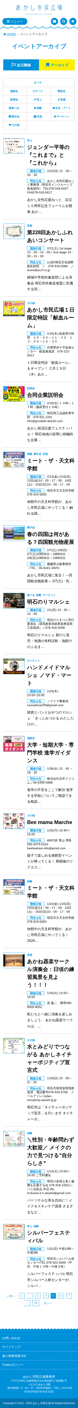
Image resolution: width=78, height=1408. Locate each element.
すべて (38, 82)
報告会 (61, 91)
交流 (39, 116)
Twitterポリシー (12, 1364)
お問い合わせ (11, 1338)
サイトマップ (11, 1347)
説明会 (14, 99)
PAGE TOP (71, 1362)
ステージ (37, 91)
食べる (15, 108)
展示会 (16, 116)
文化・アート (63, 108)
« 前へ (11, 1296)
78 (35, 1302)
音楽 (63, 99)
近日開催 (24, 65)
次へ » (47, 1303)
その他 (16, 125)
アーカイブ (59, 65)
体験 (39, 108)
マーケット (63, 116)
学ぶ (39, 99)
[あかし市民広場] (39, 10)
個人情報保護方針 (14, 1356)
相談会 (14, 91)
